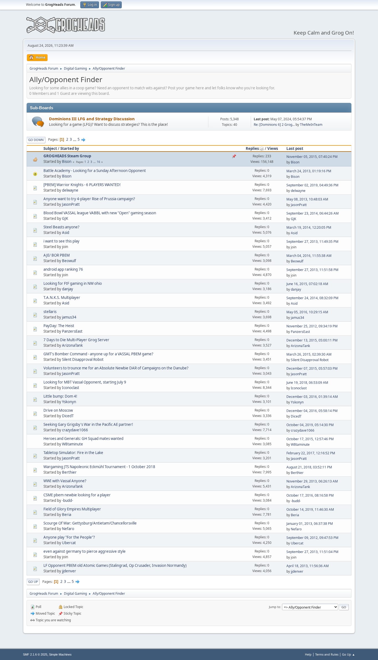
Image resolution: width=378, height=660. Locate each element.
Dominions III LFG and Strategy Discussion (92, 118)
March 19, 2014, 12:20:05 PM (308, 227)
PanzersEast (72, 331)
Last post (294, 148)
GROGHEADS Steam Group (67, 155)
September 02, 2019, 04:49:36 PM (312, 185)
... (75, 139)
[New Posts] (38, 122)
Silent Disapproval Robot (82, 359)
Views (272, 148)
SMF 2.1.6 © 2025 (35, 654)
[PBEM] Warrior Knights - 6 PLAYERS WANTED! (82, 184)
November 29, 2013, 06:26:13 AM (312, 481)
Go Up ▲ (348, 654)
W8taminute (72, 444)
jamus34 (69, 317)
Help (308, 654)
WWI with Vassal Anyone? (64, 480)
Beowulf (69, 260)
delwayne (70, 190)
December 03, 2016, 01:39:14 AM (312, 396)
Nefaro (68, 528)
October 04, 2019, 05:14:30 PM (310, 424)
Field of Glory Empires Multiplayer (72, 509)
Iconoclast (70, 387)
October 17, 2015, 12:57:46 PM (310, 439)
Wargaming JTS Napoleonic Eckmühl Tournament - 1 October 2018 (99, 466)
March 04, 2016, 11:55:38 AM (309, 255)
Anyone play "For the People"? (69, 537)
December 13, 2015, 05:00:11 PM (312, 340)
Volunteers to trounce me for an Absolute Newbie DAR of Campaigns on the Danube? (115, 368)
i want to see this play (61, 241)
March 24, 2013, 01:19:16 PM (308, 171)
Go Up (33, 582)
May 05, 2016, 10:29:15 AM (307, 312)
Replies (252, 148)
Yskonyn (69, 401)
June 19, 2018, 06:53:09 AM (307, 382)
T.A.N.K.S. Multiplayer (61, 297)
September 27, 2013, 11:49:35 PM (312, 241)
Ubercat (69, 542)
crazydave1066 (75, 429)
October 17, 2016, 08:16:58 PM (310, 495)
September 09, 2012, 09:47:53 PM (312, 537)
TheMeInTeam (311, 124)
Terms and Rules (326, 654)
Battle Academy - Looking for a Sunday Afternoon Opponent (94, 170)
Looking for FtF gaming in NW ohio (72, 283)
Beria (66, 514)
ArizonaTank (72, 345)
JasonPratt (71, 204)
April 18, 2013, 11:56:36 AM (307, 566)
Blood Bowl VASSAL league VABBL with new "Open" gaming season (99, 212)
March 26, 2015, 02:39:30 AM (309, 354)
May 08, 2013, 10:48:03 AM (307, 199)
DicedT (68, 415)
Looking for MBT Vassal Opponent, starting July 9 (84, 382)
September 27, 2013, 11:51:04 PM (312, 551)
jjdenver (69, 570)
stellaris (49, 311)
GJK (65, 218)
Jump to (274, 607)
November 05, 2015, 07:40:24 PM (312, 156)
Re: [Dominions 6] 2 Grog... (274, 124)
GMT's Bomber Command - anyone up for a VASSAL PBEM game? (98, 353)
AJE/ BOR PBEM (56, 255)
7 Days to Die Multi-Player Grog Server (76, 339)
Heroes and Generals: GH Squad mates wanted (83, 438)
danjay (67, 288)
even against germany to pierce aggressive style (84, 551)
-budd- (67, 500)
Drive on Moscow (58, 410)
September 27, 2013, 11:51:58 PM (312, 269)
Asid (65, 232)
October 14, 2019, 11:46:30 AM (310, 509)
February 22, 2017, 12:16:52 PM (310, 453)
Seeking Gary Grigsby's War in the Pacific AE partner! (88, 424)
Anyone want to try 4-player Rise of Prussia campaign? (89, 198)
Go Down (36, 140)
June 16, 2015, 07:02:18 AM (307, 283)
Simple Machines (60, 654)
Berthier (69, 472)
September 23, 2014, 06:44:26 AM (312, 213)
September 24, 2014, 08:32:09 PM (312, 298)
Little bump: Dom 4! (60, 396)
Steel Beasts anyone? (61, 227)
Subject (50, 148)
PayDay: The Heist (58, 325)
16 (98, 162)
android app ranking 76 (63, 269)
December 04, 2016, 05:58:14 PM (312, 410)
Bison (66, 161)
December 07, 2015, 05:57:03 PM (312, 368)
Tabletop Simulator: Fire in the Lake (73, 452)
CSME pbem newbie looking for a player (77, 494)
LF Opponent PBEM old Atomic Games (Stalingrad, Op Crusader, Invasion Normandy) (115, 565)
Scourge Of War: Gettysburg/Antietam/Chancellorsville (90, 523)
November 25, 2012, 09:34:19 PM (312, 326)
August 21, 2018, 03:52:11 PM (309, 467)
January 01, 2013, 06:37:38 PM (309, 523)
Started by (69, 148)
